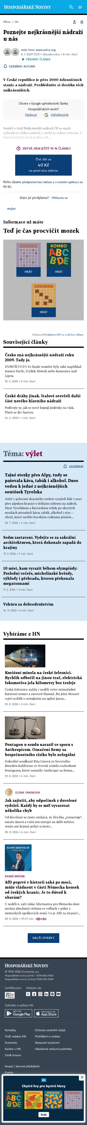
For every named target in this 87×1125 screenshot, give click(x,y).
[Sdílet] (74, 22)
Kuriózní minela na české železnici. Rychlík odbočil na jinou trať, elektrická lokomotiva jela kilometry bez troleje (43, 678)
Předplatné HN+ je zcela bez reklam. (64, 334)
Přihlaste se (60, 197)
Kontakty (10, 1030)
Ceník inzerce (13, 1055)
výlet (33, 454)
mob (24, 49)
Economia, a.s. (30, 971)
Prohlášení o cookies (47, 1036)
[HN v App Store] (46, 1013)
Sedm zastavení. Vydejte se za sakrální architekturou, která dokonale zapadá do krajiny (42, 542)
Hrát (29, 271)
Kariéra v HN (13, 1049)
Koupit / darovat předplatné (22, 1066)
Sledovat (31, 115)
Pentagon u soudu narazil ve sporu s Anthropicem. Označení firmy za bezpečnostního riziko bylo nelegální (40, 750)
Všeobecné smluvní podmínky (53, 1049)
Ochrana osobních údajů (50, 1030)
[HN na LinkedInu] (46, 994)
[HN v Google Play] (18, 1013)
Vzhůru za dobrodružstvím (28, 604)
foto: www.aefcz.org (42, 49)
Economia (11, 1042)
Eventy (9, 1072)
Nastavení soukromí (47, 1042)
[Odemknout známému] (82, 22)
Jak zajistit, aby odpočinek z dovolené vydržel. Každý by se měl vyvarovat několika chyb (41, 806)
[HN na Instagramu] (40, 994)
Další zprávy (43, 937)
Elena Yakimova (27, 792)
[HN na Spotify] (52, 994)
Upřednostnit (60, 115)
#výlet (11, 208)
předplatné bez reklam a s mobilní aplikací (50, 182)
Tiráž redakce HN (15, 1036)
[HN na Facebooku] (34, 994)
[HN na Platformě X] (28, 994)
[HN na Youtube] (58, 994)
